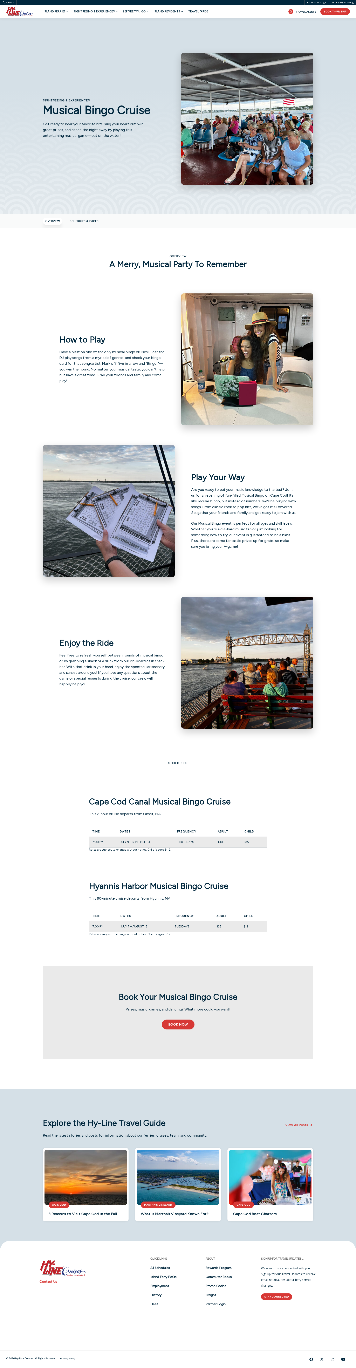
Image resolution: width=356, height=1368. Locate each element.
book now (178, 1024)
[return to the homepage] (95, 1268)
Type (117, 24)
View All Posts (296, 1125)
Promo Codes (216, 1286)
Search (10, 2)
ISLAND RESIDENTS (167, 11)
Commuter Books (219, 1277)
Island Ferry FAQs (163, 1277)
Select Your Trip (66, 24)
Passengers (253, 24)
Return (203, 24)
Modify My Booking (343, 2)
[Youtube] (343, 1359)
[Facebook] (311, 1359)
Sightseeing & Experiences (94, 11)
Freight (211, 1295)
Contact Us (48, 1282)
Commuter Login (317, 2)
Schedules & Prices (84, 221)
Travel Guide (198, 11)
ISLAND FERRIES (55, 11)
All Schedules (160, 1268)
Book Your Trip (335, 11)
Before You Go (134, 11)
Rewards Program (219, 1268)
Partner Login (216, 1304)
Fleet (154, 1304)
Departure (158, 24)
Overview (52, 221)
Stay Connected (276, 1296)
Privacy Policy (67, 1358)
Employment (159, 1286)
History (156, 1295)
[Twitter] (322, 1359)
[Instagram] (332, 1359)
